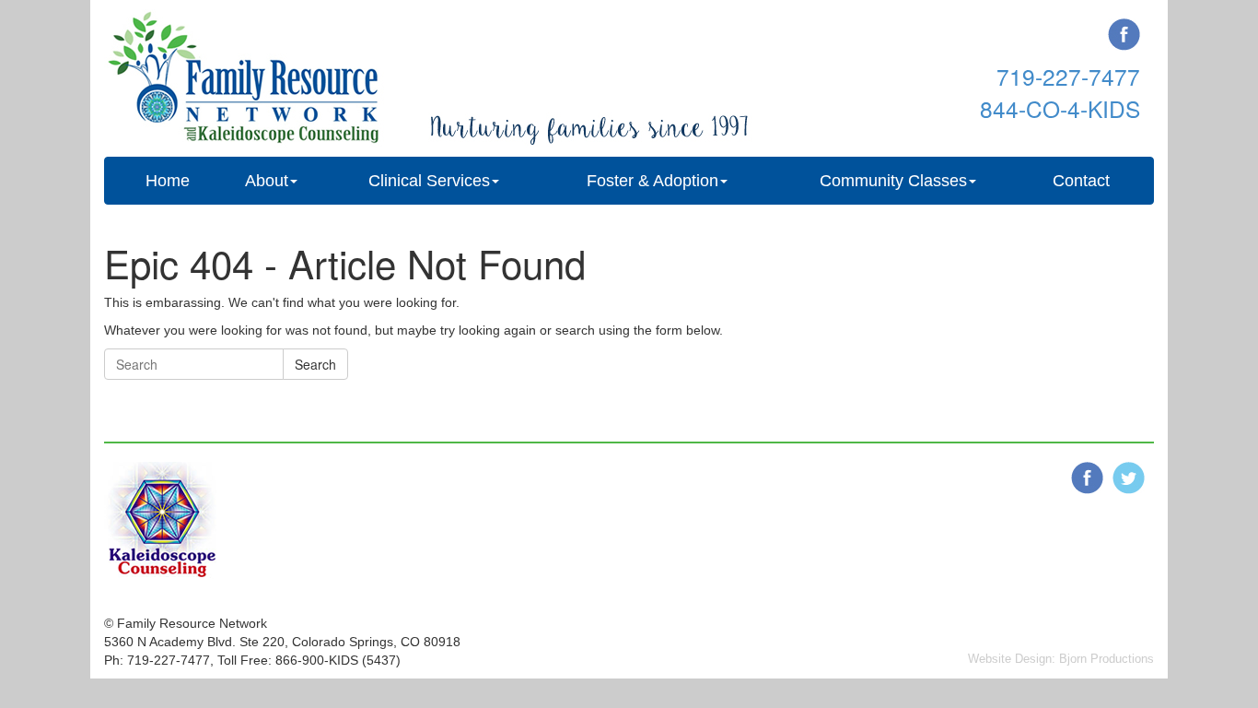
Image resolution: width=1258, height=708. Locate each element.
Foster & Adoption (652, 180)
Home (168, 180)
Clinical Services (429, 180)
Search (315, 364)
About (266, 180)
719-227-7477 (1068, 76)
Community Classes (893, 180)
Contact (1081, 180)
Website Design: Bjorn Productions (1061, 659)
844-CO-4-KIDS (1060, 108)
